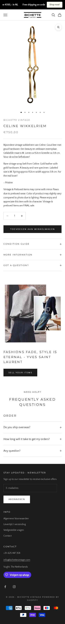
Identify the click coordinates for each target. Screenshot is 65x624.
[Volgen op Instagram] (14, 586)
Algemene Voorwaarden (16, 518)
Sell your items (20, 372)
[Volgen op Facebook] (5, 586)
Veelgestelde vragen (13, 530)
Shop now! (55, 4)
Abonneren (16, 499)
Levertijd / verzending (14, 524)
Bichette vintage (16, 120)
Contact (7, 535)
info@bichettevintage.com (16, 559)
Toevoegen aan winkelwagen (32, 229)
